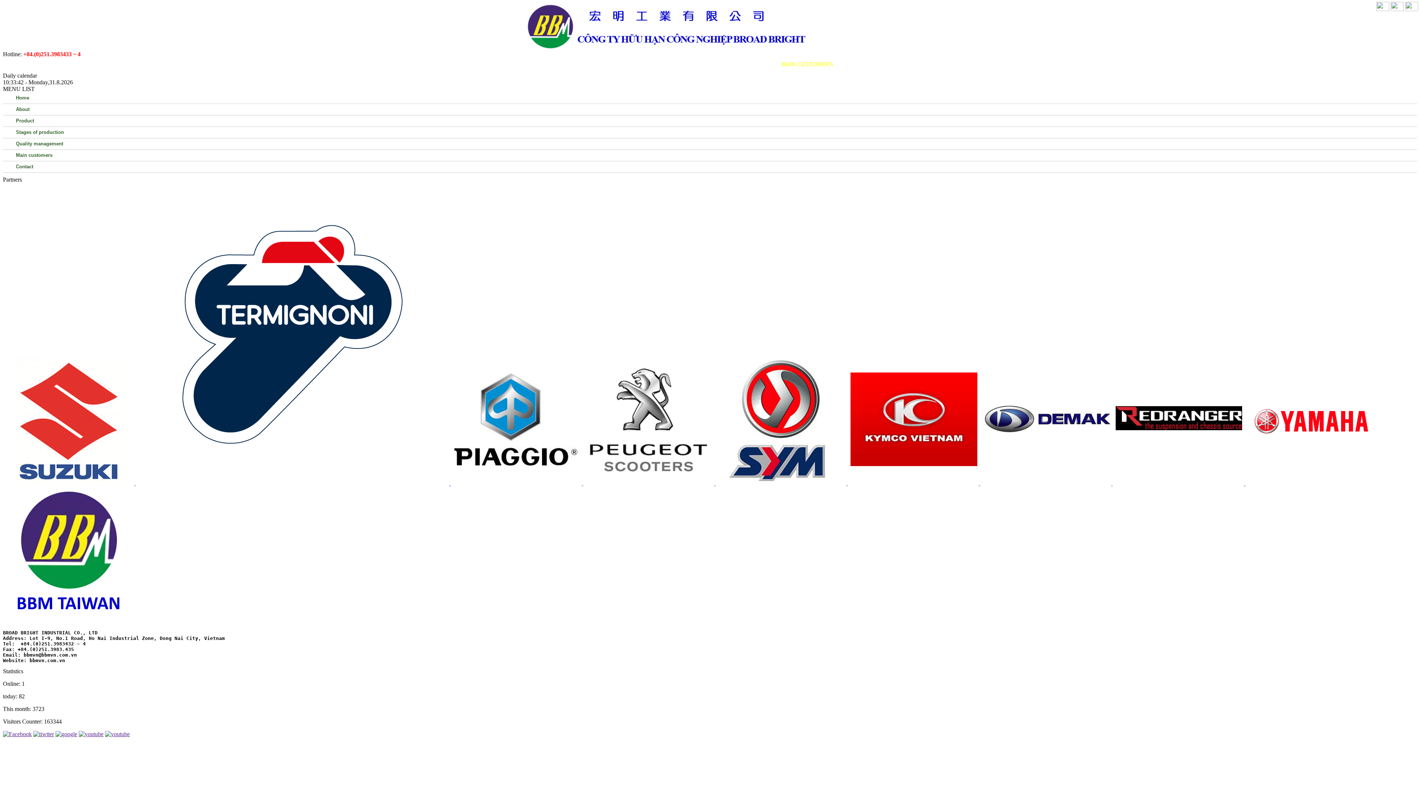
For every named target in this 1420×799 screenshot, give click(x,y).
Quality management (738, 64)
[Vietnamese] (1382, 9)
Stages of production (660, 64)
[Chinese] (1411, 9)
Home (538, 64)
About (567, 64)
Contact (856, 64)
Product (601, 64)
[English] (1397, 9)
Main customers (807, 64)
